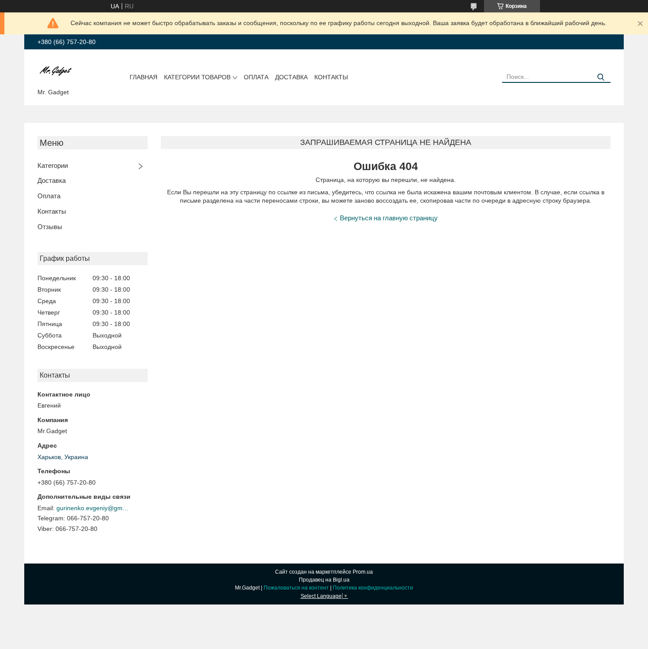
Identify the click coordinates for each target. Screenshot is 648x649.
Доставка (291, 77)
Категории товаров (197, 77)
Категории (52, 165)
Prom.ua (363, 572)
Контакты (331, 77)
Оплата (256, 77)
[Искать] (601, 77)
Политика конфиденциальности (373, 588)
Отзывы (49, 226)
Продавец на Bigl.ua (324, 580)
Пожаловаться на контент (296, 588)
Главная (143, 77)
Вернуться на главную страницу (389, 218)
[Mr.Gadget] (55, 70)
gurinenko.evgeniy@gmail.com (93, 508)
